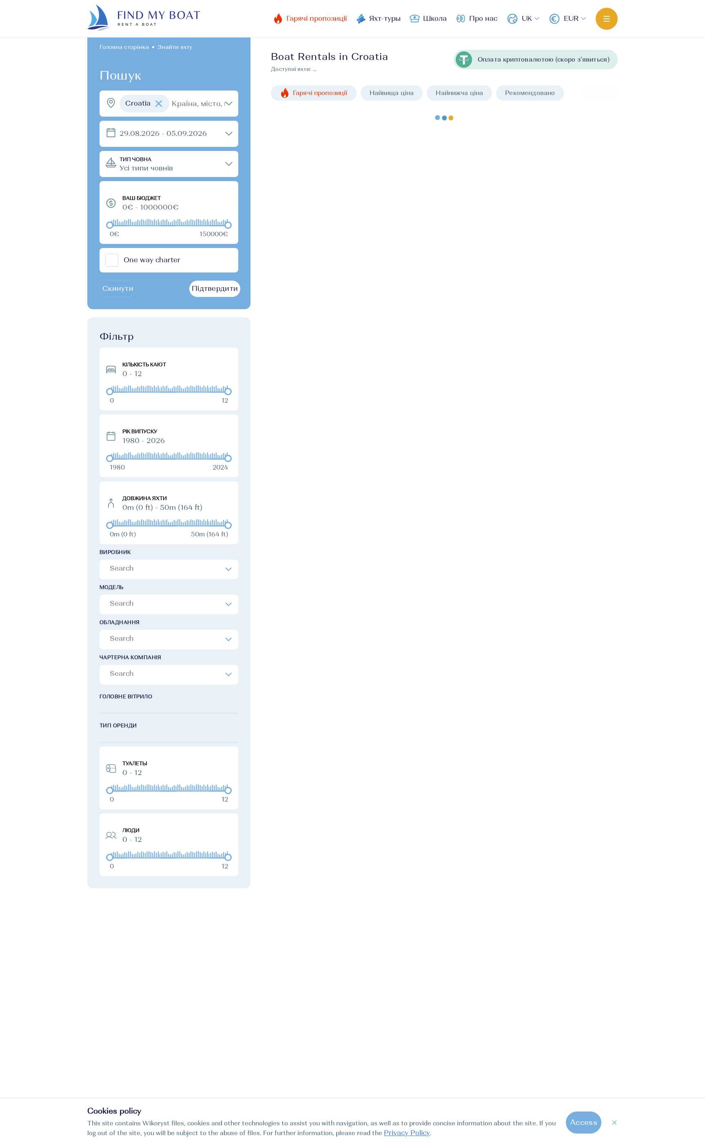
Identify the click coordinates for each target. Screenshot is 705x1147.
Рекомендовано (530, 93)
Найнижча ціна (459, 93)
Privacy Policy (407, 1132)
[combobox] (169, 569)
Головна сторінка (124, 47)
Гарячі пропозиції (320, 93)
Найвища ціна (392, 93)
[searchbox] (170, 568)
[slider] (109, 225)
